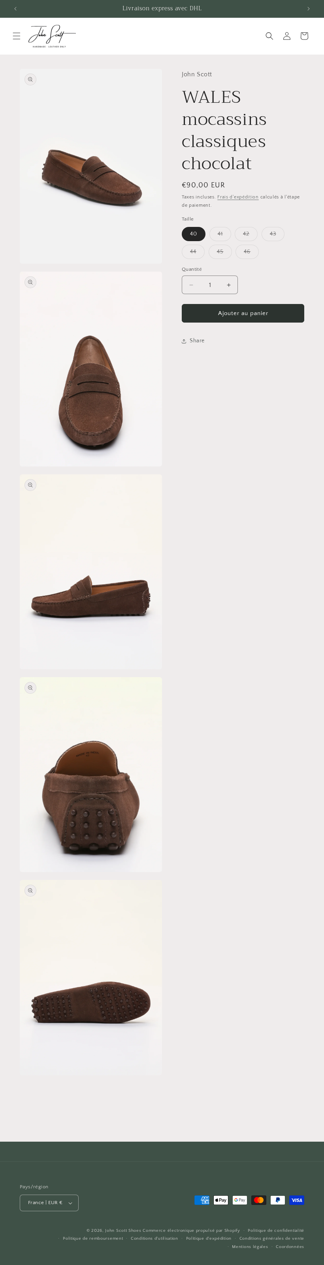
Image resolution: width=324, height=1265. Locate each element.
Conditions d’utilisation (154, 1238)
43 (277, 235)
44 (197, 253)
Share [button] (197, 341)
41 (224, 235)
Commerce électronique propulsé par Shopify (191, 1230)
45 (224, 253)
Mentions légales (250, 1246)
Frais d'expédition (238, 197)
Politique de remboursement (93, 1238)
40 (193, 234)
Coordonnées (290, 1246)
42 (250, 235)
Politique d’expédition (209, 1238)
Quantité (192, 269)
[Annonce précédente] (15, 8)
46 (251, 253)
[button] (16, 36)
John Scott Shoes (123, 1230)
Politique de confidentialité (276, 1230)
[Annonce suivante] (308, 8)
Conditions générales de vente (271, 1238)
